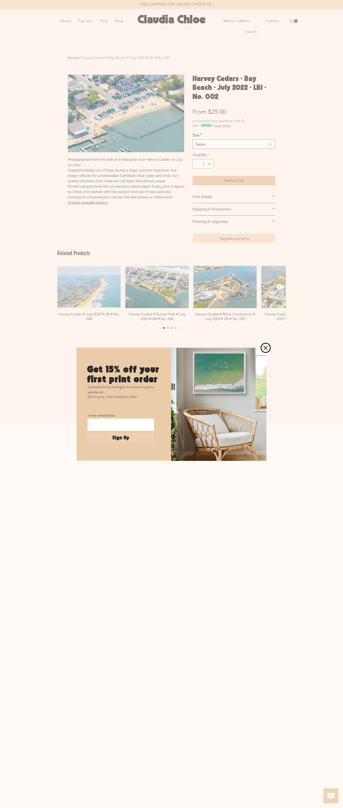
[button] (266, 348)
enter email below (102, 415)
